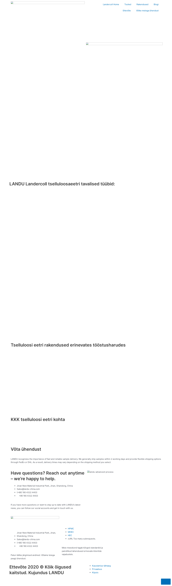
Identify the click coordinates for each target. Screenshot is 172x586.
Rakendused (142, 4)
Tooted (127, 4)
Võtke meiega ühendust (147, 10)
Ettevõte (127, 10)
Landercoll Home (111, 4)
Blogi (156, 4)
